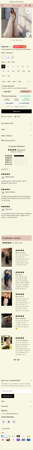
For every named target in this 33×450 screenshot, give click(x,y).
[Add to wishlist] (28, 11)
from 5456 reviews (16, 243)
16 (8, 71)
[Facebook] (9, 422)
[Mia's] (16, 6)
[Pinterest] (3, 422)
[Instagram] (14, 422)
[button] (30, 6)
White (8, 57)
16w (13, 71)
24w (3, 76)
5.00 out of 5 (21, 150)
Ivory (12, 57)
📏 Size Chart (6, 91)
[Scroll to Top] (30, 440)
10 (22, 66)
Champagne (3, 57)
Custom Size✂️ (25, 91)
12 (27, 66)
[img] (5, 174)
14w (9, 76)
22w (29, 71)
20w (23, 71)
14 (3, 71)
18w (18, 71)
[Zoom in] (28, 34)
